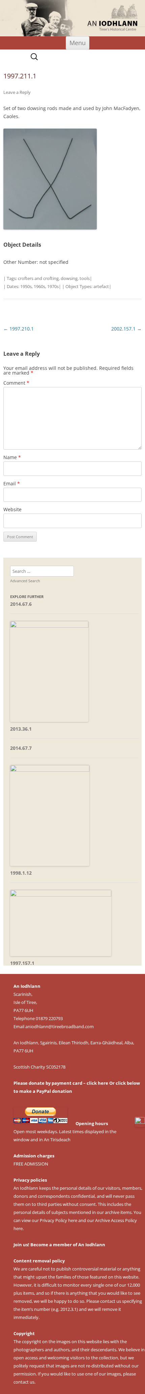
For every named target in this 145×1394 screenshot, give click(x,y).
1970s (53, 286)
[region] (72, 18)
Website (12, 509)
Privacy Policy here (58, 1220)
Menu (77, 43)
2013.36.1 (21, 729)
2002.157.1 (126, 328)
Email (11, 483)
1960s (39, 286)
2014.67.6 (21, 604)
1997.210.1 (18, 328)
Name (12, 457)
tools (85, 278)
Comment (16, 383)
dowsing (69, 278)
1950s (26, 286)
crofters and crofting (38, 278)
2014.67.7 (21, 748)
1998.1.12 (21, 873)
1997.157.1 (22, 963)
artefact (101, 286)
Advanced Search (25, 580)
